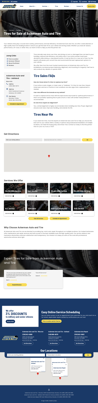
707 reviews (14, 1)
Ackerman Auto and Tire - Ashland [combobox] (53, 139)
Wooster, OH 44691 (27, 338)
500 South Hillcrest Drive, (81, 337)
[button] (49, 156)
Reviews (11, 65)
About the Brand (14, 63)
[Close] (64, 359)
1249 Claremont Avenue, (54, 337)
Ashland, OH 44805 (53, 338)
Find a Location (13, 59)
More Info (9, 81)
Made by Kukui (53, 400)
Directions (66, 375)
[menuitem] (22, 6)
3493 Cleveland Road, (28, 337)
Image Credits (44, 400)
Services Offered (14, 61)
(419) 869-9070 (14, 86)
